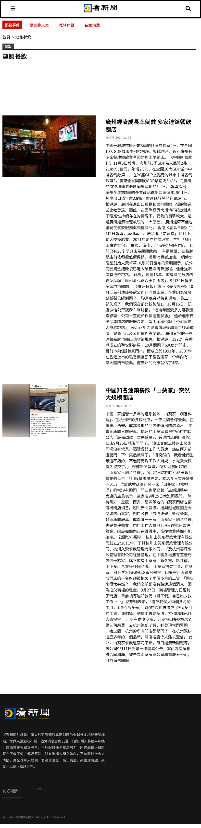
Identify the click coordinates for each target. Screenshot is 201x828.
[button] (40, 788)
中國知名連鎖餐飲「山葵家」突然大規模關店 (147, 393)
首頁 (6, 36)
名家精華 (92, 25)
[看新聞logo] (100, 12)
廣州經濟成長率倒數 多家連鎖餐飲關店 (148, 125)
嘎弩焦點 (67, 25)
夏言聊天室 (39, 25)
